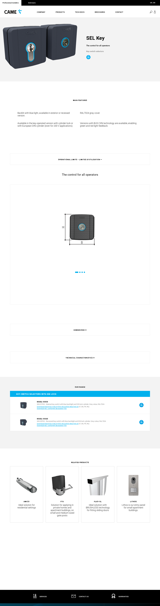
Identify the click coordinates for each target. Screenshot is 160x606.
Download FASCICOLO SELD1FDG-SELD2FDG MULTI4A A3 (57, 407)
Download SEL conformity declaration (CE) (52, 409)
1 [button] (75, 272)
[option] (40, 46)
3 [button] (82, 272)
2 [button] (79, 272)
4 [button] (84, 272)
